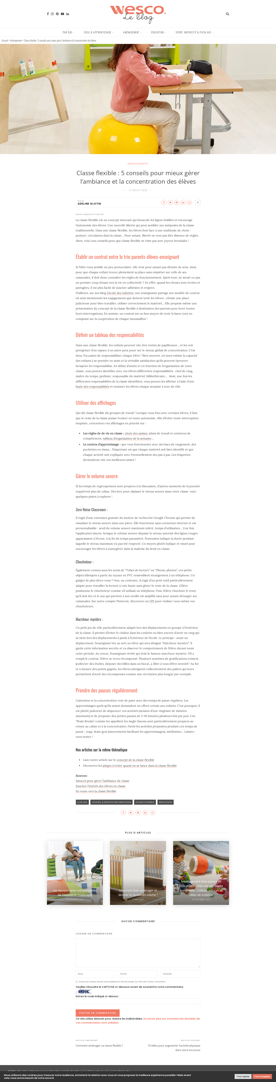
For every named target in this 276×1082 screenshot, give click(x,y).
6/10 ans (82, 802)
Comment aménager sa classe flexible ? (99, 1045)
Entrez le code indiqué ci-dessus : (97, 996)
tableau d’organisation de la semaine (127, 438)
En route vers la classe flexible (96, 791)
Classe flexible (145, 802)
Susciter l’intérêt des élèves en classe (101, 786)
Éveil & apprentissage (97, 32)
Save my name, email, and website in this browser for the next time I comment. (122, 981)
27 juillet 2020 (138, 190)
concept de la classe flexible (135, 760)
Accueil (5, 40)
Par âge (67, 32)
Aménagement (131, 32)
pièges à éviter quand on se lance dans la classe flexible (140, 765)
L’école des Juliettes (120, 293)
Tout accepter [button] (262, 1076)
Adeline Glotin (89, 204)
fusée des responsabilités (92, 386)
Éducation (157, 32)
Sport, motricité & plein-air (193, 32)
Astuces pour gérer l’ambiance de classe (102, 781)
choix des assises (136, 433)
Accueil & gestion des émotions (111, 802)
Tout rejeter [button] (243, 1076)
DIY (152, 601)
